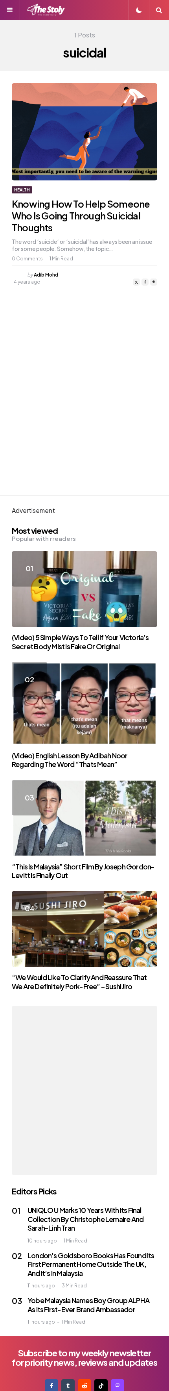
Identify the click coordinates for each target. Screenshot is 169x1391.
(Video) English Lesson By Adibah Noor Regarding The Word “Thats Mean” (69, 760)
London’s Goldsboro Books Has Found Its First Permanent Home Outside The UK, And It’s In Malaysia (91, 1264)
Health (22, 190)
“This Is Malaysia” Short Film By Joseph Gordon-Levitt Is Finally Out (83, 871)
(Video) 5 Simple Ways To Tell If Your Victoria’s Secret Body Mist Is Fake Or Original (80, 642)
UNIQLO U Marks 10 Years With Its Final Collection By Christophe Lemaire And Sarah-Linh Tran (85, 1218)
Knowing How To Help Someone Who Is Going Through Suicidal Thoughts (81, 215)
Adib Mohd (46, 275)
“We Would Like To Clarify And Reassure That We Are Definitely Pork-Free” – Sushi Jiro (79, 982)
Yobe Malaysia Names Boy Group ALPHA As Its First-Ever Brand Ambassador (88, 1305)
